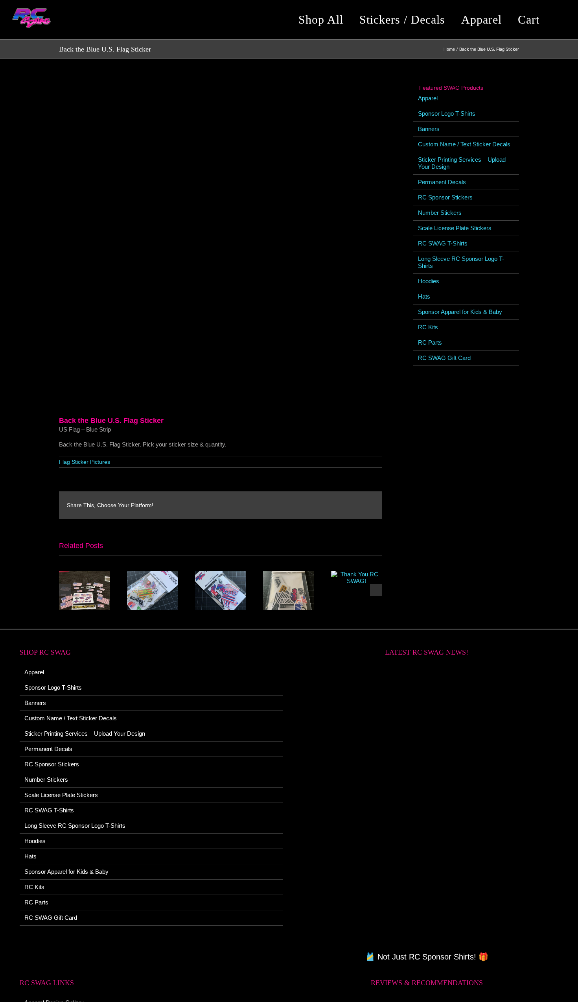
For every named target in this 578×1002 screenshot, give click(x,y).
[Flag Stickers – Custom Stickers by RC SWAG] (220, 574)
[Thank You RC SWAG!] (84, 574)
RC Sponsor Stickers (445, 197)
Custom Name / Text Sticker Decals (464, 144)
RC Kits (428, 327)
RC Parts (430, 342)
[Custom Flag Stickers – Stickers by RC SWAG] (152, 574)
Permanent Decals (442, 182)
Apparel (428, 98)
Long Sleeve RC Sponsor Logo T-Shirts (74, 825)
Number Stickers (440, 212)
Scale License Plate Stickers (454, 228)
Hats (424, 296)
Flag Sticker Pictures (84, 462)
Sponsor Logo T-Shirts (446, 113)
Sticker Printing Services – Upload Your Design (84, 733)
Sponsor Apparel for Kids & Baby (460, 311)
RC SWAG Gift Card (444, 357)
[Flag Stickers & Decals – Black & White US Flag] (288, 574)
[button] (560, 19)
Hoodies (428, 281)
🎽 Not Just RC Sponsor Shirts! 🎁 (426, 956)
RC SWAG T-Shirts (443, 243)
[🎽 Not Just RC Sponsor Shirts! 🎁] (426, 808)
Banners (429, 128)
